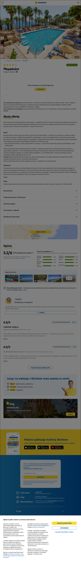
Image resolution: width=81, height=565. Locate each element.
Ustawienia (67, 528)
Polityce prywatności (38, 527)
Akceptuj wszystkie (65, 523)
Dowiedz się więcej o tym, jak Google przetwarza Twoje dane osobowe (13, 555)
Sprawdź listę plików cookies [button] (64, 532)
